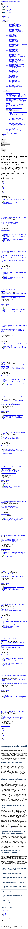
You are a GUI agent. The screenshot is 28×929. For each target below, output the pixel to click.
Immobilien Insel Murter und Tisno (16, 60)
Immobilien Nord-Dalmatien (12, 50)
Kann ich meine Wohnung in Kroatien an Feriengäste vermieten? (12, 896)
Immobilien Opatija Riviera (14, 37)
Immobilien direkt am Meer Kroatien (14, 86)
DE (1, 3)
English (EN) (8, 6)
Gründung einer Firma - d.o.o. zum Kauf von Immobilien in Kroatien (17, 117)
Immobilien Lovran (13, 36)
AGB (4, 913)
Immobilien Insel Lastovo (14, 85)
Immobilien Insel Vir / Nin (14, 54)
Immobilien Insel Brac (13, 70)
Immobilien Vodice (13, 61)
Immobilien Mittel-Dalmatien (12, 65)
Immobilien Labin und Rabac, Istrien (16, 31)
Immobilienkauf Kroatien (6, 801)
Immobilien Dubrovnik (14, 82)
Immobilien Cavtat (13, 84)
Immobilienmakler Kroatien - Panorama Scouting (16, 100)
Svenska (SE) (8, 12)
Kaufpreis (3, 145)
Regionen (5, 21)
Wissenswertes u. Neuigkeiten (12, 110)
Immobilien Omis (12, 75)
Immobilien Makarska (13, 76)
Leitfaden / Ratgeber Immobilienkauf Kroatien (16, 95)
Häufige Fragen (6, 910)
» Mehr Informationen (5, 230)
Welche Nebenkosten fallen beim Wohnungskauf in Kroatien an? (14, 878)
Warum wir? (6, 134)
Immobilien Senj (12, 46)
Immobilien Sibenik (13, 62)
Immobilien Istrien (10, 23)
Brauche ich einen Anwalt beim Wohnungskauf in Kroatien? (14, 887)
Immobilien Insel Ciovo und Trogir (16, 66)
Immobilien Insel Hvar (13, 72)
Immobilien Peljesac (13, 80)
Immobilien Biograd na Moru (15, 59)
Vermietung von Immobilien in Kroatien (17, 119)
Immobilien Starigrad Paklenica (15, 52)
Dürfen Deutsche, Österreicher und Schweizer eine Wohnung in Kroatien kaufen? (14, 869)
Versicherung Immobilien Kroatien (13, 105)
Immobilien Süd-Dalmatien (12, 77)
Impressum (5, 915)
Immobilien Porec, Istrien (14, 28)
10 (3, 192)
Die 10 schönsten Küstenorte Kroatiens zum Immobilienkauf (17, 125)
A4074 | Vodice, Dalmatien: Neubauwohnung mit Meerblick (14, 535)
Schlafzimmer (4, 142)
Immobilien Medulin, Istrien (15, 30)
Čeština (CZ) (8, 8)
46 (3, 193)
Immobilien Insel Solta (13, 71)
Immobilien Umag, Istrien (14, 24)
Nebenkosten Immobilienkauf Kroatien (14, 96)
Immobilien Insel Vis (13, 74)
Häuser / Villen (6, 17)
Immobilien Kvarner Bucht (12, 35)
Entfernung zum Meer (5, 143)
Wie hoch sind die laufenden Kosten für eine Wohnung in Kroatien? (12, 906)
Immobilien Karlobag (13, 49)
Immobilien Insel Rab (13, 47)
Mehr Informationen (7, 203)
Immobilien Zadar (12, 55)
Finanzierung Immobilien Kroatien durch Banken (16, 98)
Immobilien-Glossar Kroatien (12, 129)
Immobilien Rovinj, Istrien (14, 26)
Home (4, 16)
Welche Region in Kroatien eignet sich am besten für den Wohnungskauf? (13, 901)
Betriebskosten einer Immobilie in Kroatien (15, 106)
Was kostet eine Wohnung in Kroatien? (12, 873)
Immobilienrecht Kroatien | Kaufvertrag (14, 99)
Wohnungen (5, 19)
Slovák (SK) (8, 14)
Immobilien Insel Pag (13, 51)
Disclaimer (5, 912)
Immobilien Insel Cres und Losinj (16, 42)
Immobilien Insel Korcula (14, 81)
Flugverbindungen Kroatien (15, 123)
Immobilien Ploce (12, 79)
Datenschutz (6, 914)
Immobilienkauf (7, 91)
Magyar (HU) (8, 9)
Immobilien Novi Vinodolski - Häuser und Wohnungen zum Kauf (18, 45)
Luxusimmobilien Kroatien (12, 87)
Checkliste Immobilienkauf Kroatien (14, 133)
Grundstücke (6, 20)
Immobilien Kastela (13, 67)
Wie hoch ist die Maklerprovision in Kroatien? (13, 891)
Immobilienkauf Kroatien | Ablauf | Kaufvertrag (16, 94)
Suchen (3, 150)
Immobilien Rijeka (13, 39)
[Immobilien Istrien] (14, 23)
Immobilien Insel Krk (13, 40)
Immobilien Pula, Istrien (14, 29)
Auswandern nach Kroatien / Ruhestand (14, 104)
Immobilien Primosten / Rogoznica (16, 64)
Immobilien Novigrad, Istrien (15, 25)
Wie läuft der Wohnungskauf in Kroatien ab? (13, 882)
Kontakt (5, 135)
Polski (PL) (7, 10)
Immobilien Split (12, 69)
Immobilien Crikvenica (14, 41)
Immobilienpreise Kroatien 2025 (13, 93)
